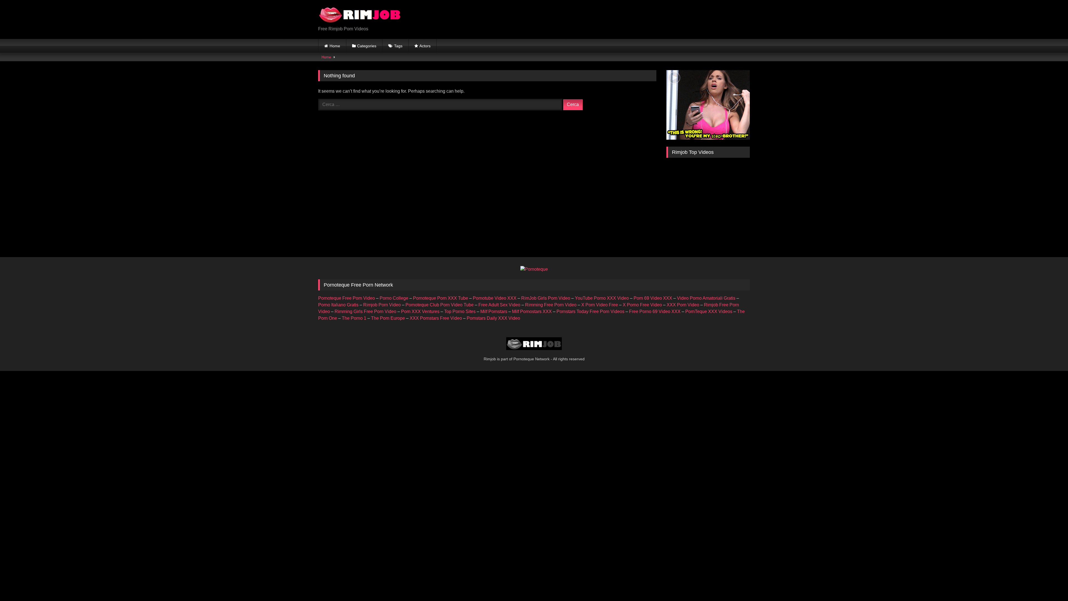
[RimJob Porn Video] (360, 15)
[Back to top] (1051, 584)
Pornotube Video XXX (494, 298)
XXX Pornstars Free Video (436, 318)
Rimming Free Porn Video (551, 304)
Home (335, 46)
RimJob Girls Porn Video (545, 298)
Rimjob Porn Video (382, 304)
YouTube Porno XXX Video (602, 298)
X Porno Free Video (642, 304)
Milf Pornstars (493, 311)
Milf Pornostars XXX (532, 311)
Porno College (394, 298)
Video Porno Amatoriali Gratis (706, 298)
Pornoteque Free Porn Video (346, 298)
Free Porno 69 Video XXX (655, 311)
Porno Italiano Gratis (338, 304)
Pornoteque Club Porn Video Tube (440, 304)
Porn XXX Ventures (420, 311)
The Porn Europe (388, 318)
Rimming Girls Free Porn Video (365, 311)
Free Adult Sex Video (499, 304)
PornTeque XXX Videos (708, 311)
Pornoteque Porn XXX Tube (440, 298)
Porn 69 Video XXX (653, 298)
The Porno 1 (354, 318)
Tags (398, 46)
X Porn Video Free (599, 304)
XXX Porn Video (683, 304)
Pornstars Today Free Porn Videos (590, 311)
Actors (425, 46)
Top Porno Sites (460, 311)
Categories (366, 46)
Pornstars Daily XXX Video (493, 318)
